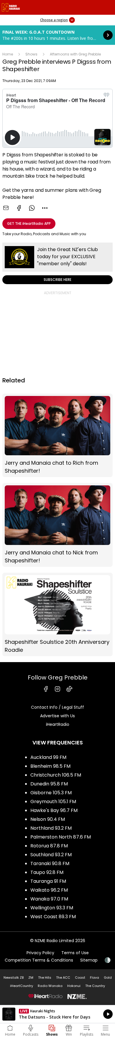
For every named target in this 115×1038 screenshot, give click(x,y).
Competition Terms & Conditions (39, 960)
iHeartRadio (57, 724)
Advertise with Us (57, 716)
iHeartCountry (21, 985)
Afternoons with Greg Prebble (75, 54)
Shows (31, 54)
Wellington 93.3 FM (51, 907)
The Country (95, 985)
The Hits (44, 977)
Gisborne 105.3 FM (51, 792)
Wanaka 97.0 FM (49, 898)
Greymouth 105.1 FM (53, 801)
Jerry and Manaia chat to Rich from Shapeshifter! (57, 435)
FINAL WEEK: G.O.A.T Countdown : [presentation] (57, 35)
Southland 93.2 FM (51, 854)
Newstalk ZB (14, 977)
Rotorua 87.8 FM (49, 845)
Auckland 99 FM (48, 757)
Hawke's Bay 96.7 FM (54, 810)
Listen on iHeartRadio (57, 1014)
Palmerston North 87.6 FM (60, 837)
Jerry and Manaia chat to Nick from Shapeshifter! (57, 525)
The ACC (63, 977)
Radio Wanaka (50, 985)
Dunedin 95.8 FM (49, 783)
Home (7, 54)
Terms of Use (75, 953)
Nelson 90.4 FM (47, 819)
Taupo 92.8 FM (46, 872)
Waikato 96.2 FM (49, 890)
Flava (94, 977)
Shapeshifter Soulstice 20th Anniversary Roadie (57, 614)
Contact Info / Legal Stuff (57, 707)
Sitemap (89, 960)
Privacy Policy (40, 953)
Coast (80, 977)
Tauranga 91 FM (48, 881)
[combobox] (44, 208)
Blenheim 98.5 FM (50, 766)
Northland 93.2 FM (51, 828)
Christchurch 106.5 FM (55, 775)
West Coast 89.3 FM (53, 916)
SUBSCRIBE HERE (57, 263)
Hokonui (73, 985)
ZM (30, 977)
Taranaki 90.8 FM (49, 863)
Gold (108, 977)
